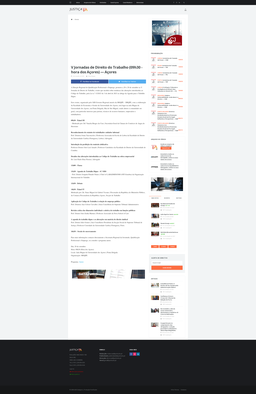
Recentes (167, 198)
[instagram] (176, 2)
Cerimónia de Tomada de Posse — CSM (167, 59)
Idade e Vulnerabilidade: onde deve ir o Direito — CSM (168, 97)
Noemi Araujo (165, 223)
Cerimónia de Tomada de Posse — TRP (167, 81)
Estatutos (183, 390)
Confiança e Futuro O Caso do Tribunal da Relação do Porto (167, 298)
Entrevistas (140, 2)
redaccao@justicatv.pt (114, 354)
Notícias (179, 198)
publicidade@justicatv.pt (116, 356)
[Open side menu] (70, 3)
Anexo (81, 262)
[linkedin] (179, 2)
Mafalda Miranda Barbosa (169, 232)
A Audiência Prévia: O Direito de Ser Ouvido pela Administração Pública (169, 285)
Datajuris (80, 390)
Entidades (103, 2)
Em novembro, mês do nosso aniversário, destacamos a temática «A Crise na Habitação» (169, 311)
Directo (77, 19)
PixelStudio (93, 390)
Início (78, 2)
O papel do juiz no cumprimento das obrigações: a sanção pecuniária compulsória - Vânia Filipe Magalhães (168, 326)
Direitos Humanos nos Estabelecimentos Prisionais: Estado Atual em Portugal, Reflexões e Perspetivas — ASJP (168, 115)
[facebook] (173, 2)
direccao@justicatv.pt (113, 358)
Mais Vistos (155, 198)
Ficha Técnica (175, 390)
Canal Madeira (127, 2)
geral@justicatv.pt (110, 360)
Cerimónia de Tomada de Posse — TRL (167, 74)
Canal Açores (114, 2)
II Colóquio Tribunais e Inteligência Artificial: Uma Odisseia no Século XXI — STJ (168, 89)
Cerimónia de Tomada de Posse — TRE (167, 66)
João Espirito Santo (167, 214)
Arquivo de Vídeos (90, 2)
